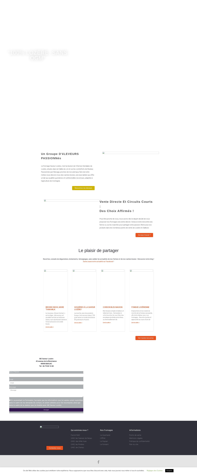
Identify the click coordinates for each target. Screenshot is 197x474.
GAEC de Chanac (77, 447)
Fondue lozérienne (140, 307)
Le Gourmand (105, 435)
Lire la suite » (50, 327)
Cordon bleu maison (112, 307)
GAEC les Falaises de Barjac (81, 438)
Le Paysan (104, 441)
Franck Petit (75, 435)
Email (11, 379)
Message (12, 387)
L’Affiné (102, 438)
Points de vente (135, 435)
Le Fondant (104, 444)
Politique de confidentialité (139, 441)
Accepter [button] (169, 470)
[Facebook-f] (98, 462)
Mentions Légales (136, 438)
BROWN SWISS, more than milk (55, 308)
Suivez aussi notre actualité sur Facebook (98, 261)
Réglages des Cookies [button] (155, 471)
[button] (83, 188)
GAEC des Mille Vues (79, 441)
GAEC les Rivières (77, 444)
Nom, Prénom (14, 372)
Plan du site (133, 444)
